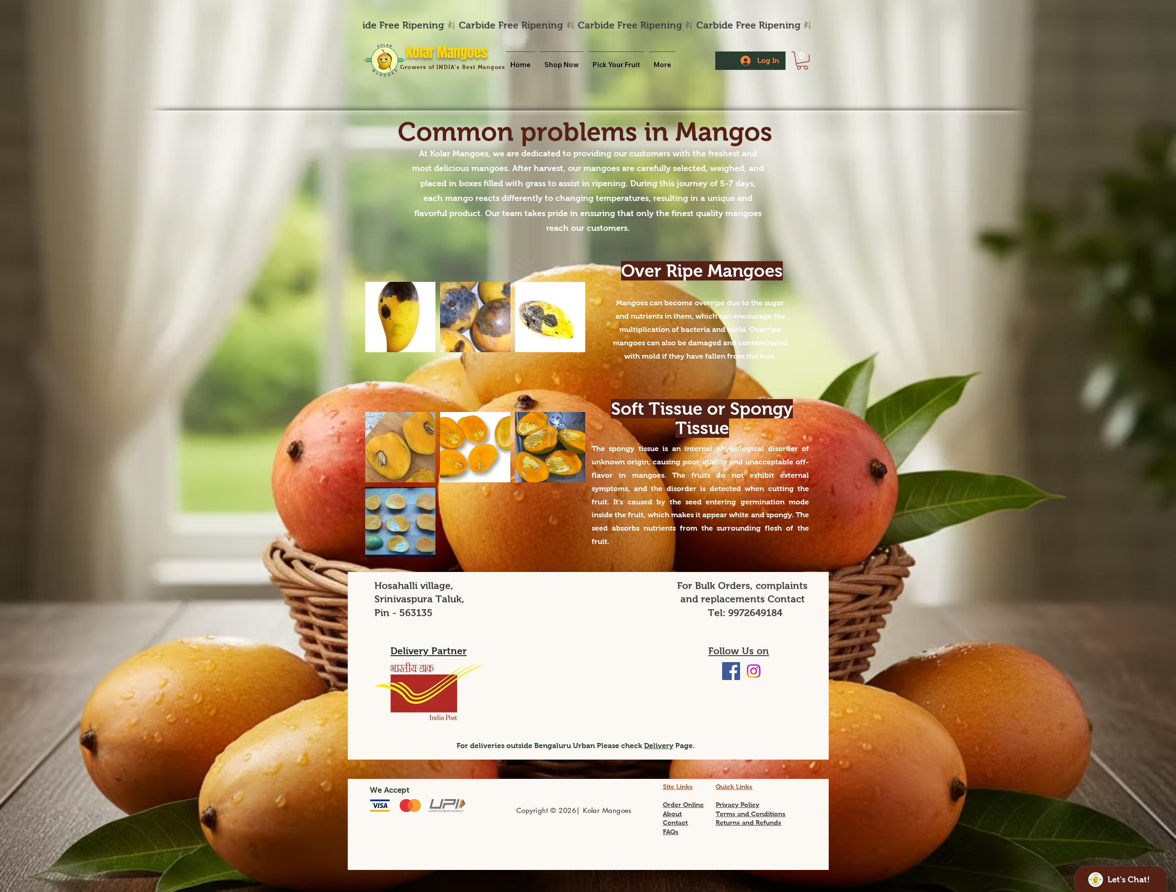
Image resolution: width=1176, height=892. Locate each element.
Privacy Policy (737, 804)
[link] (802, 60)
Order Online (683, 804)
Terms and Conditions (751, 814)
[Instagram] (754, 671)
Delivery (658, 745)
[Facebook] (731, 671)
